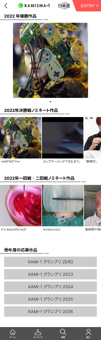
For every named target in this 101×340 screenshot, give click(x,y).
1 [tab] (50, 101)
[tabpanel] (50, 60)
